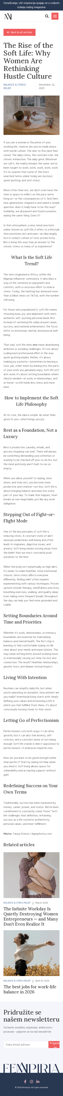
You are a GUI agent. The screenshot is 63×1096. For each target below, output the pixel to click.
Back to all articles (21, 32)
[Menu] (54, 16)
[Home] (8, 16)
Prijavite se (55, 1044)
